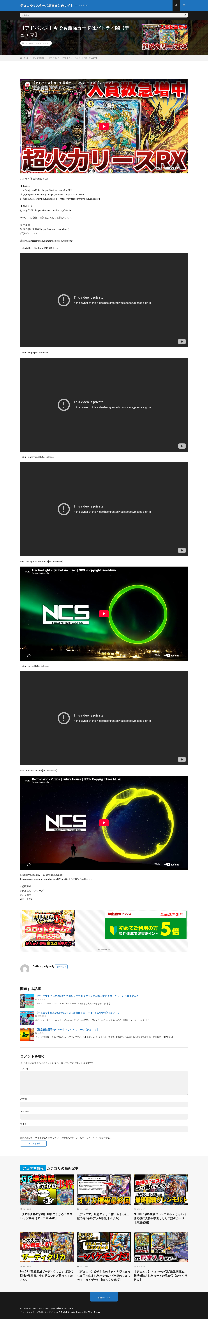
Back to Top (104, 1297)
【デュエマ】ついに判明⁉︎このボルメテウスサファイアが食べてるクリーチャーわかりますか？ (87, 995)
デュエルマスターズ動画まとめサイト (56, 1308)
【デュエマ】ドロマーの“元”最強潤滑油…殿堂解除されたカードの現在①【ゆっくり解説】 (160, 1275)
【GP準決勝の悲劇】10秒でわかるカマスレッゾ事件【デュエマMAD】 (46, 1216)
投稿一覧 (60, 966)
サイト (23, 1124)
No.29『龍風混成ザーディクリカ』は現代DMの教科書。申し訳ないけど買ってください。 (46, 1275)
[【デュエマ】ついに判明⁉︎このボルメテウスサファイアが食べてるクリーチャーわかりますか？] (27, 1001)
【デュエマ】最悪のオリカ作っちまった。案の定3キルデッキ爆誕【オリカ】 (104, 1216)
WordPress (94, 1312)
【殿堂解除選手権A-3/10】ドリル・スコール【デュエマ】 (67, 1029)
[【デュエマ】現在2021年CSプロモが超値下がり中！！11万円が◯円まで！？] (27, 1018)
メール (24, 1111)
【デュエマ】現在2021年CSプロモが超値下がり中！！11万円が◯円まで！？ (77, 1012)
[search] (185, 15)
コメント (24, 1069)
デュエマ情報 (42, 43)
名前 (23, 1099)
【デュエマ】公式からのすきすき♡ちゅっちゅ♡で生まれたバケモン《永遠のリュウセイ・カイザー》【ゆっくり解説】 (104, 1275)
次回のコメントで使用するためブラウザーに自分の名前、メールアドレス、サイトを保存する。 (66, 1138)
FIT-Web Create (67, 1312)
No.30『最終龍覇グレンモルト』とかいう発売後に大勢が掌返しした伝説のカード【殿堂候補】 (160, 1218)
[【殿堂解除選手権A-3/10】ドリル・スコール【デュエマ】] (27, 1034)
